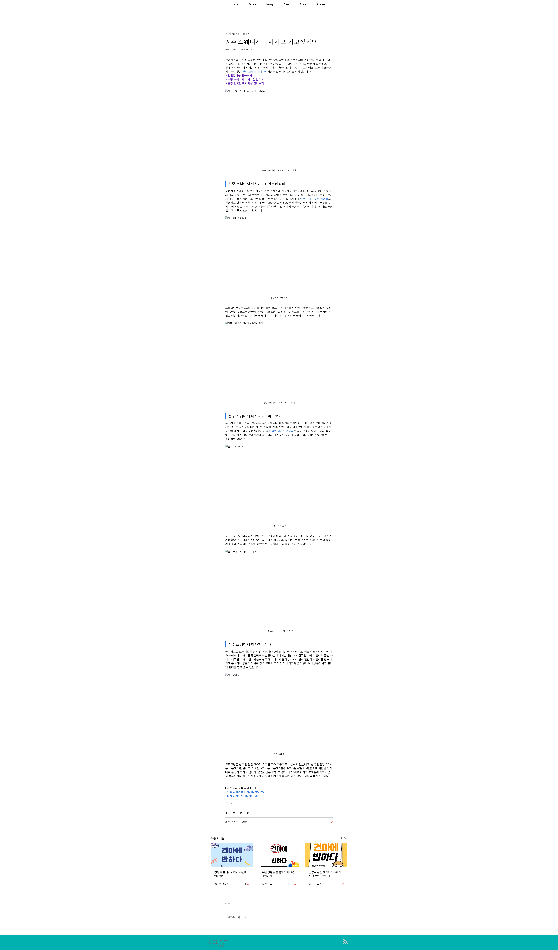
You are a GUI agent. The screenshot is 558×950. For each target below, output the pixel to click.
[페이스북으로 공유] (226, 812)
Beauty (229, 802)
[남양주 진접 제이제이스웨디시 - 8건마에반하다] (326, 855)
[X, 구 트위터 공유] (233, 812)
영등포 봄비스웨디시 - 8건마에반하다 (230, 873)
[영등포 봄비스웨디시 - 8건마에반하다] (232, 855)
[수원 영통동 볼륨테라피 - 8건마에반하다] (279, 855)
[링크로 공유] (248, 812)
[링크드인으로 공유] (240, 812)
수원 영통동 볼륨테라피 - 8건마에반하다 (278, 873)
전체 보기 (343, 838)
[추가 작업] (331, 33)
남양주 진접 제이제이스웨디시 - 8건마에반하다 (325, 873)
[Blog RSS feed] (345, 942)
